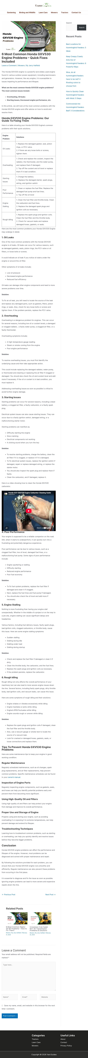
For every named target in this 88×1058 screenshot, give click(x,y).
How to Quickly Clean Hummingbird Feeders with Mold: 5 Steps (75, 94)
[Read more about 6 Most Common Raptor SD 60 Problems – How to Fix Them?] (17, 918)
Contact (63, 1042)
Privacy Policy (66, 1046)
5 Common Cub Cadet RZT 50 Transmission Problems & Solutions (39, 928)
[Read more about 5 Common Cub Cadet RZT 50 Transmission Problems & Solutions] (40, 918)
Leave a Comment (9, 65)
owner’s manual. (14, 777)
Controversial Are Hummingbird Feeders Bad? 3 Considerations (75, 107)
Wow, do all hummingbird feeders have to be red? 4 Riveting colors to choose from (74, 79)
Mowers (21, 65)
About (62, 1039)
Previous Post (8, 895)
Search (69, 23)
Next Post (50, 895)
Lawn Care (36, 1042)
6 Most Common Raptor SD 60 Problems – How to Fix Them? (16, 928)
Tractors (35, 1039)
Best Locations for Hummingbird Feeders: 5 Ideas (76, 47)
